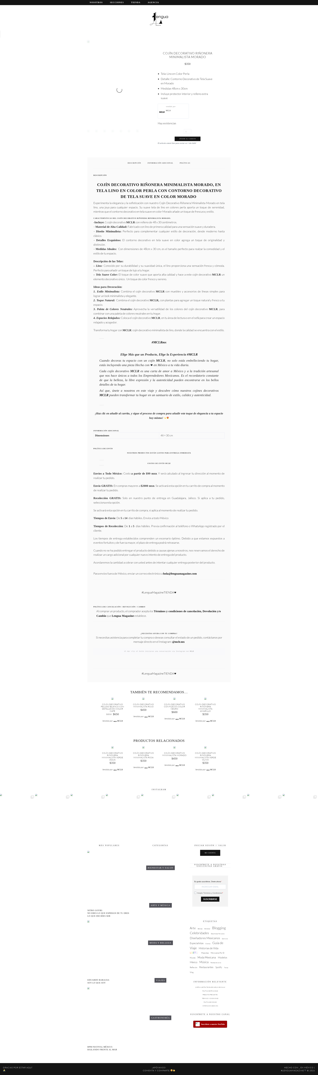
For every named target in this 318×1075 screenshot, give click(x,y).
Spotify (218, 967)
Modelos (222, 957)
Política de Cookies (210, 1002)
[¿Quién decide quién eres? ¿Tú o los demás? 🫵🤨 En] (229, 816)
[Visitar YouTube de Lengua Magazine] (215, 2)
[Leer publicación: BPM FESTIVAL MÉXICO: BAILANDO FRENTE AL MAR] (109, 1016)
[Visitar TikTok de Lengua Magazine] (222, 2)
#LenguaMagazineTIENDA (158, 592)
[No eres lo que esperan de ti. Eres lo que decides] (265, 816)
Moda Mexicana (207, 957)
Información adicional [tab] (160, 163)
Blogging (219, 928)
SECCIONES (117, 2)
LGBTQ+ (194, 952)
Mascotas (205, 953)
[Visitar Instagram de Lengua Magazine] (211, 2)
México (193, 962)
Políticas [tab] (185, 163)
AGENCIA (153, 2)
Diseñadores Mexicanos (205, 938)
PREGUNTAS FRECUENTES (210, 995)
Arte (193, 928)
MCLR (168, 111)
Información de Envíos (210, 1006)
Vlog (192, 972)
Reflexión (193, 967)
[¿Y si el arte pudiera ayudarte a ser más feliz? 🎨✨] (88, 816)
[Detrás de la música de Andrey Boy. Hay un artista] (123, 816)
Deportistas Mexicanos (217, 934)
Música (204, 962)
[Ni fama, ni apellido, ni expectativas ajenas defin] (300, 816)
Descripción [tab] (134, 163)
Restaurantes (206, 967)
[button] (230, 2)
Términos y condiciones (210, 998)
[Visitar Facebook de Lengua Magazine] (218, 2)
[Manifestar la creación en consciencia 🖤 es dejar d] (53, 816)
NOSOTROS (96, 2)
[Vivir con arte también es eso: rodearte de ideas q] (17, 816)
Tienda (226, 967)
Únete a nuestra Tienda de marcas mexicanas (210, 987)
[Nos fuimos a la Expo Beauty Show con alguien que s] (194, 816)
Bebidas (200, 929)
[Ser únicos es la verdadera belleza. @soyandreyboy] (159, 816)
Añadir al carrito (187, 138)
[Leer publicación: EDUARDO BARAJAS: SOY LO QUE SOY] (109, 949)
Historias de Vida (208, 948)
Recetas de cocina (216, 962)
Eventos (208, 943)
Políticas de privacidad (210, 991)
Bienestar (207, 929)
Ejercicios (225, 939)
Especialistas (197, 943)
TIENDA (135, 2)
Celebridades (199, 933)
